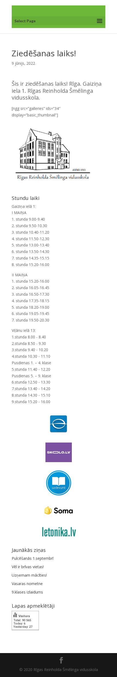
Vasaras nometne (27, 583)
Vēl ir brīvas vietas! (28, 566)
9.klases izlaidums (27, 592)
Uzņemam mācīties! (29, 575)
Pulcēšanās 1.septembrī (32, 558)
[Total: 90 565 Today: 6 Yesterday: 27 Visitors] (25, 633)
